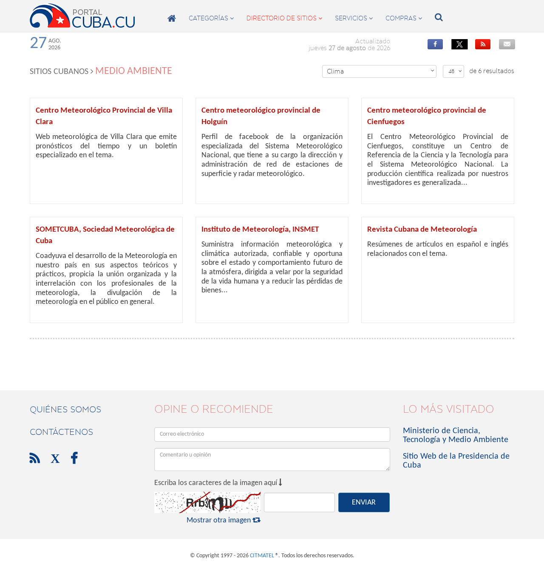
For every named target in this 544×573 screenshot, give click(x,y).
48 (455, 71)
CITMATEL (262, 556)
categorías (211, 18)
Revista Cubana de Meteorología (422, 230)
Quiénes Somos (65, 409)
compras (403, 18)
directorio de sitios (284, 18)
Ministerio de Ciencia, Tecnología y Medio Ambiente (455, 435)
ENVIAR (364, 503)
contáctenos (61, 432)
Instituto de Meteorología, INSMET (260, 230)
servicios (354, 18)
